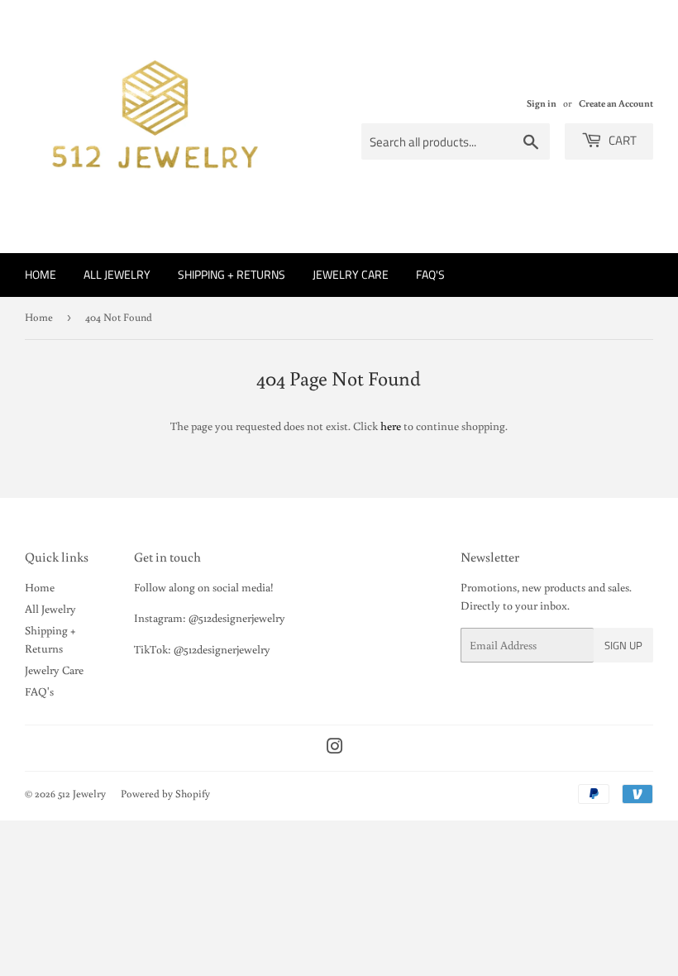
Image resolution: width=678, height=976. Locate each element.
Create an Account (616, 103)
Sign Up (623, 645)
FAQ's (430, 274)
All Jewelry (117, 274)
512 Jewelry (82, 794)
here (390, 426)
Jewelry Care (351, 274)
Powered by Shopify (165, 794)
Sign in (541, 103)
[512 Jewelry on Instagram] (335, 748)
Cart (621, 140)
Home (40, 274)
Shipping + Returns (231, 274)
